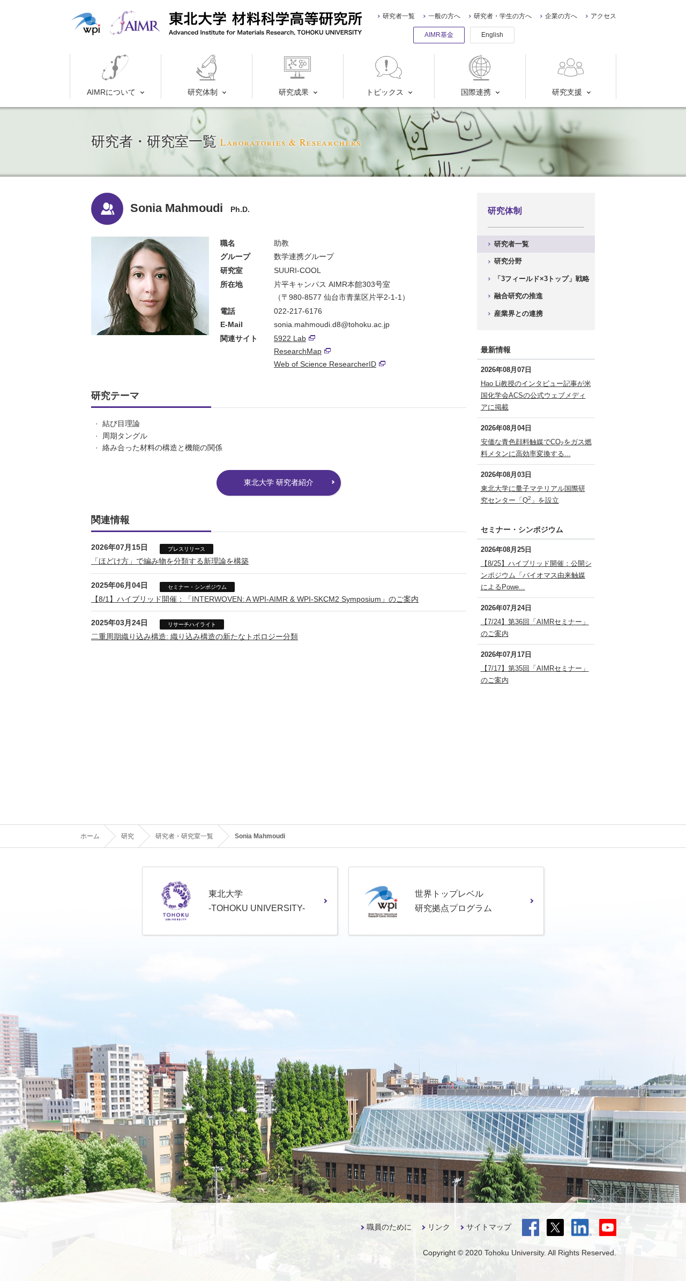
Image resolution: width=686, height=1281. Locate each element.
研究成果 (294, 92)
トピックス (385, 92)
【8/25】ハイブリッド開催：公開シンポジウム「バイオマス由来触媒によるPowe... (536, 575)
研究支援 (567, 92)
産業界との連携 (518, 313)
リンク (439, 1227)
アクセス (603, 16)
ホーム (90, 836)
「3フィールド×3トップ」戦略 (542, 279)
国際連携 (476, 92)
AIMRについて (111, 92)
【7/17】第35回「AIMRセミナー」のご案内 (535, 674)
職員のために (389, 1227)
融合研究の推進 (518, 296)
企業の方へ (561, 16)
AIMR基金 (438, 35)
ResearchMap (298, 351)
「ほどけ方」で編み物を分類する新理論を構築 (170, 561)
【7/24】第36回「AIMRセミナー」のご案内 (535, 628)
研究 (127, 836)
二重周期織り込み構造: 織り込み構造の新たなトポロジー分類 (194, 636)
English (492, 35)
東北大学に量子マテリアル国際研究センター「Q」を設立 (533, 494)
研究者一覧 (399, 16)
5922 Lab (290, 338)
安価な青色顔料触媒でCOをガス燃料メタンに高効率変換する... (536, 448)
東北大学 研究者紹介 (279, 482)
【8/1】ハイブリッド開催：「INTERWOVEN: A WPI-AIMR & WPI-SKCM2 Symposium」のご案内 (255, 599)
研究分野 (508, 261)
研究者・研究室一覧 (184, 836)
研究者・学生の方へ (503, 16)
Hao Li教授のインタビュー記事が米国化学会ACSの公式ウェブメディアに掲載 (536, 395)
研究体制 (203, 92)
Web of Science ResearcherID (325, 364)
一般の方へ (444, 16)
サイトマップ (488, 1227)
